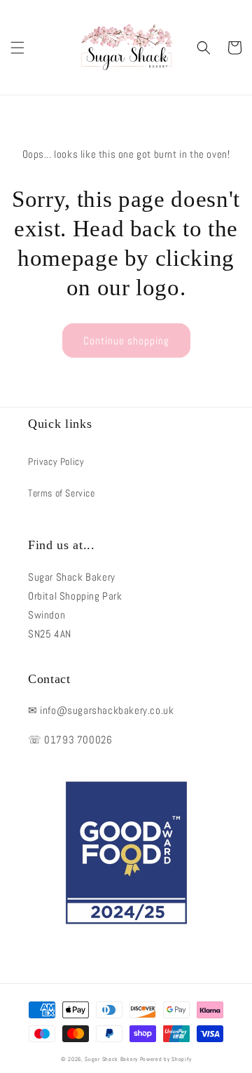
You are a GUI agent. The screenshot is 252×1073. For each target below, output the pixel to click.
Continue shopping (126, 340)
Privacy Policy (56, 461)
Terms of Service (61, 493)
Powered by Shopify (166, 1058)
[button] (17, 47)
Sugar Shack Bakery (111, 1058)
